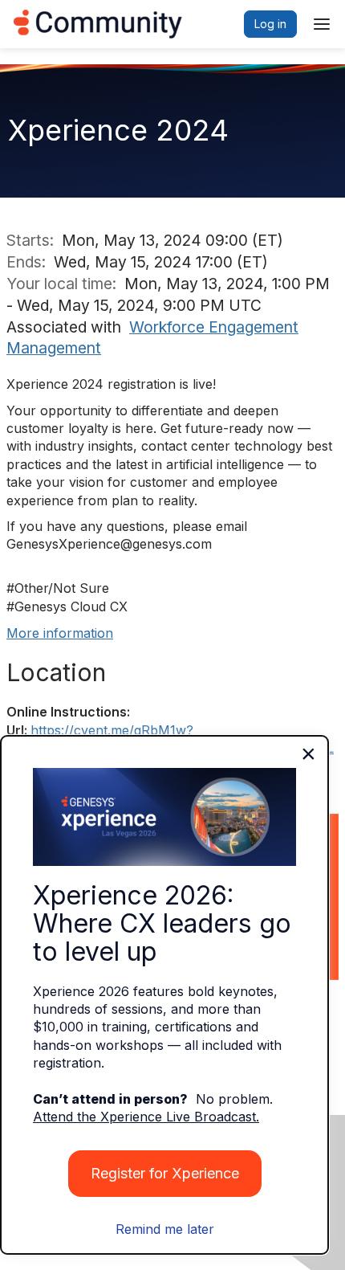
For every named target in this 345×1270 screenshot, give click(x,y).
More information (59, 633)
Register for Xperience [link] (165, 1173)
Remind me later (165, 1229)
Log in (270, 24)
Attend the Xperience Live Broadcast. (146, 1117)
